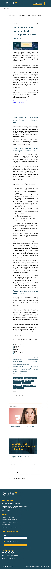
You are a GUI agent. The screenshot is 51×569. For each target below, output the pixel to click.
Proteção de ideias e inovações (9, 519)
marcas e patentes (28, 378)
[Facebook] (3, 552)
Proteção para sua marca (8, 517)
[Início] (4, 8)
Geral (28, 15)
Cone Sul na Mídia (21, 15)
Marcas (39, 15)
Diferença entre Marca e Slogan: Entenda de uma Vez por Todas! (22, 427)
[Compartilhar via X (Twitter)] (16, 395)
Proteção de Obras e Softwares (10, 522)
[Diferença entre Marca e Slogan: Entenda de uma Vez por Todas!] (23, 416)
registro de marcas (29, 380)
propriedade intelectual (18, 378)
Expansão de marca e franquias (9, 527)
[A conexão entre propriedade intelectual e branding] (23, 446)
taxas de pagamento (17, 385)
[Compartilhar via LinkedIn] (19, 395)
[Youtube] (9, 552)
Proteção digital (6, 524)
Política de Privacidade (7, 566)
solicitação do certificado (18, 388)
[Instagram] (6, 552)
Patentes (34, 15)
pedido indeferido (16, 383)
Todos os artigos (12, 15)
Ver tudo (40, 406)
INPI (35, 378)
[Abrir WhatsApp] (48, 566)
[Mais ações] (37, 24)
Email (5, 535)
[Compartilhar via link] (22, 395)
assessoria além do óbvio (18, 380)
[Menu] (46, 3)
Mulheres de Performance (42, 566)
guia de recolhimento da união (30, 385)
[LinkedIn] (12, 552)
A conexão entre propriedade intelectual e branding (22, 457)
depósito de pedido (26, 383)
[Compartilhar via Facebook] (13, 395)
